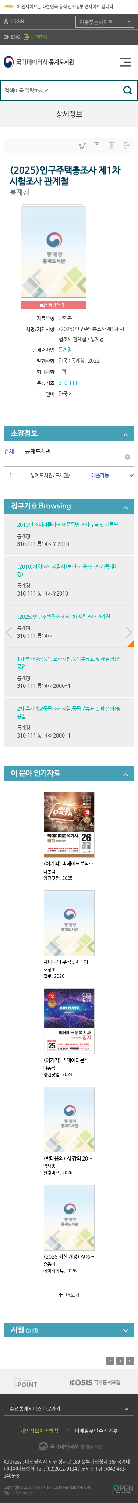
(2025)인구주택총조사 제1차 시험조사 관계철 (63, 617)
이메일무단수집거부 (96, 1430)
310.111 (68, 383)
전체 (9, 451)
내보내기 (126, 145)
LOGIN (17, 21)
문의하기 (38, 36)
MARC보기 (111, 145)
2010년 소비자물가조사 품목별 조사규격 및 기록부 (67, 525)
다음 (120, 1361)
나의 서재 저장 (96, 145)
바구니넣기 (81, 145)
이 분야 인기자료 (35, 773)
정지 (130, 1361)
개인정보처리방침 (39, 1430)
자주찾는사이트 (96, 21)
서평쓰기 (56, 305)
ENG (15, 36)
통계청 (65, 350)
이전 (110, 1361)
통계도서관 (38, 451)
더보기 (72, 1295)
